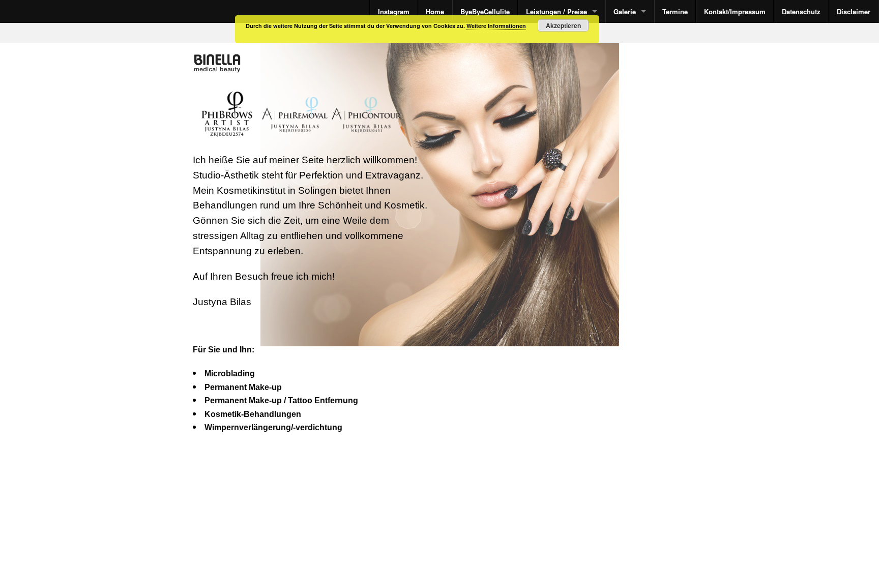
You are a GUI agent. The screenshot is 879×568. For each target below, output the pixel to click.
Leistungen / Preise (556, 11)
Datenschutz (801, 11)
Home (435, 11)
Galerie (624, 11)
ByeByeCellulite (485, 11)
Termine (675, 11)
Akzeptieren (563, 25)
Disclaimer (853, 11)
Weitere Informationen (496, 25)
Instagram (393, 11)
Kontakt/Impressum (735, 11)
